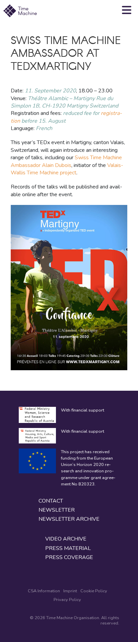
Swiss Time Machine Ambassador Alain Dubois (66, 161)
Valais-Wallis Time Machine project (67, 169)
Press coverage (69, 557)
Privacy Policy (67, 599)
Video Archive (65, 539)
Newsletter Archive (69, 519)
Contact (51, 501)
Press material (68, 548)
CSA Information (44, 591)
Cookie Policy (93, 591)
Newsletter (57, 510)
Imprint (70, 591)
